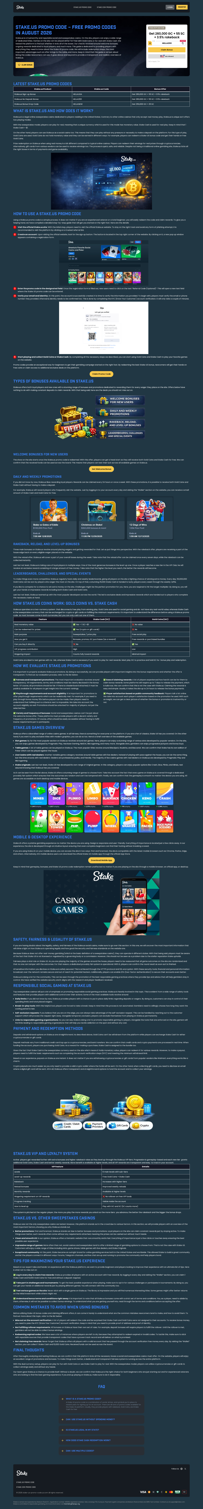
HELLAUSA (77, 94)
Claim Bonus (27, 65)
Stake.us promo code (83, 7)
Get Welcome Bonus (101, 469)
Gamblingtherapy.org (72, 1504)
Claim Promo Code (101, 374)
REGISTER (182, 7)
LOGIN (170, 7)
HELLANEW (78, 104)
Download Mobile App (101, 860)
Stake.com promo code (106, 7)
